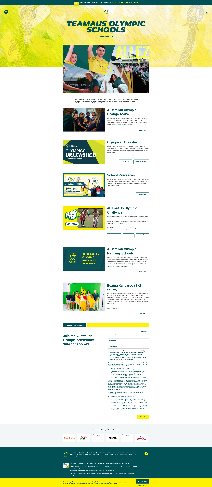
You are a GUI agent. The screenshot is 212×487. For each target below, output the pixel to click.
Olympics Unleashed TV (141, 161)
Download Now (142, 194)
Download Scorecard (114, 235)
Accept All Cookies (142, 481)
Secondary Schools (142, 235)
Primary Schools (129, 235)
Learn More (142, 313)
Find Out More (142, 130)
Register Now (125, 161)
